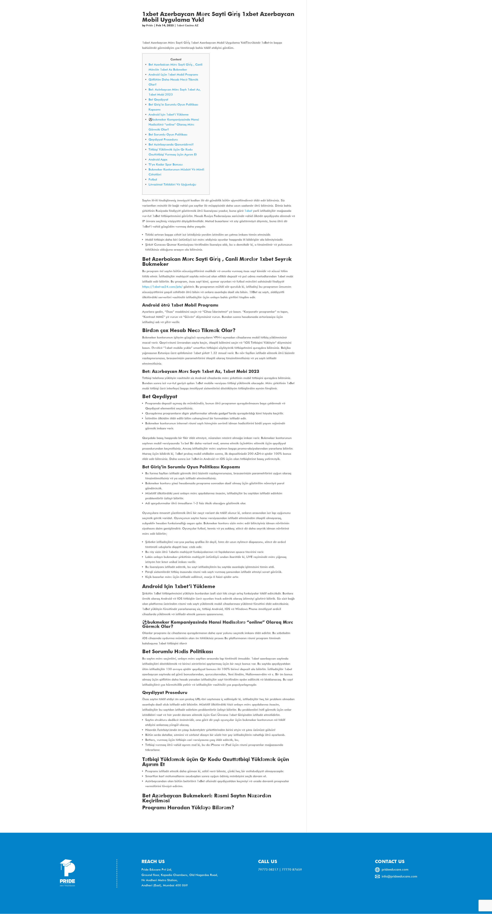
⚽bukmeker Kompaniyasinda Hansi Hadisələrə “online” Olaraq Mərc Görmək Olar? (174, 124)
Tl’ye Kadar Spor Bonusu (166, 164)
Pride (149, 25)
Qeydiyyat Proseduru (163, 139)
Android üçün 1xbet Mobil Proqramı (173, 74)
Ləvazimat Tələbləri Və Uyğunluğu (172, 184)
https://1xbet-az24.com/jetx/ (162, 286)
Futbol (153, 179)
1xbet (248, 211)
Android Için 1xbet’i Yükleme (169, 114)
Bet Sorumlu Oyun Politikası (168, 134)
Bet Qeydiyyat (158, 99)
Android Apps (158, 159)
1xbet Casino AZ (187, 25)
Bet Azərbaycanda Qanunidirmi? (171, 144)
